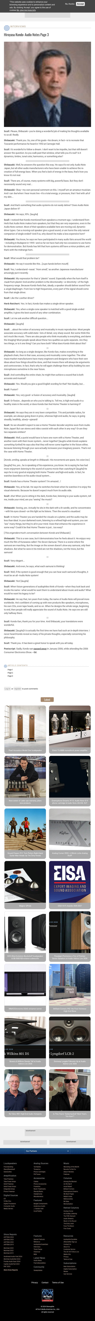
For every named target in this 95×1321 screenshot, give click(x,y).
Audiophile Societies (70, 1239)
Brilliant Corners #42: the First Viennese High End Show (69, 1010)
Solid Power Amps (10, 1186)
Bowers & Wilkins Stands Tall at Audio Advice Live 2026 (25, 1062)
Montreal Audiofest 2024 (12, 1259)
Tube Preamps (8, 1179)
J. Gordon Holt (38, 1208)
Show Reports (10, 1234)
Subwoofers (8, 1172)
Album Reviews (69, 1172)
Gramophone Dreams (71, 1191)
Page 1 (10, 670)
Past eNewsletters (40, 1263)
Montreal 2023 (8, 1248)
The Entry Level (69, 1223)
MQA (35, 1254)
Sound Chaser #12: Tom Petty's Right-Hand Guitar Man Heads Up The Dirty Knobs (25, 854)
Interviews (18, 26)
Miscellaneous (38, 1196)
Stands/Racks (38, 1191)
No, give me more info (26, 10)
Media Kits (67, 1254)
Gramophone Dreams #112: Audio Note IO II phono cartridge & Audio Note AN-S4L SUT (70, 802)
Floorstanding (8, 1167)
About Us (67, 1247)
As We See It (68, 1184)
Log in (7, 689)
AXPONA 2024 (9, 1237)
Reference (37, 1242)
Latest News (39, 1258)
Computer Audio (9, 1206)
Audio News (38, 1260)
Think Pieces (38, 1249)
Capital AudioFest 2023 (12, 1264)
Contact (45, 1282)
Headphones (38, 1194)
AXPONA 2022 (9, 1242)
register (17, 689)
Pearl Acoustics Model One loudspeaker (25, 750)
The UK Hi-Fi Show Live (71, 1252)
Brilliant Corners (69, 1189)
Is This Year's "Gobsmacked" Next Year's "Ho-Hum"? (69, 1115)
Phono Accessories (40, 1184)
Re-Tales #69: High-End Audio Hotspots (25, 1114)
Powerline (37, 1186)
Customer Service (69, 1249)
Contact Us (67, 1244)
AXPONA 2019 (9, 1244)
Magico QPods (25, 906)
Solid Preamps (8, 1184)
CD (5, 1199)
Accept (80, 4)
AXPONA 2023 (9, 1239)
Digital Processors (10, 1204)
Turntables (37, 1167)
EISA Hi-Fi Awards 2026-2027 (70, 906)
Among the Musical (70, 1181)
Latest (47, 700)
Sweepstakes (38, 1270)
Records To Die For (70, 1169)
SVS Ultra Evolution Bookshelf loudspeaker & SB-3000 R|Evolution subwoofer (25, 957)
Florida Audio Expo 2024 (12, 1261)
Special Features (39, 1239)
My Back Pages (69, 1194)
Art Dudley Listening (70, 1213)
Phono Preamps (9, 1191)
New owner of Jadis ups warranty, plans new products (25, 802)
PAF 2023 (7, 1266)
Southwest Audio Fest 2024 (13, 1256)
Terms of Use (68, 1259)
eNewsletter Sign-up (70, 1242)
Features (66, 1174)
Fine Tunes (67, 1228)
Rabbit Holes (68, 1196)
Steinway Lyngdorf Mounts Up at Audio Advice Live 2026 (70, 1062)
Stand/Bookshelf (9, 1169)
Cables (36, 1181)
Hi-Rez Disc (7, 1201)
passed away (40, 648)
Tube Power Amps (10, 1181)
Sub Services (68, 1274)
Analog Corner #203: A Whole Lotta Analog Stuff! (70, 854)
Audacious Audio (39, 1206)
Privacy (66, 1257)
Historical (37, 1252)
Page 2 (10, 673)
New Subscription (69, 1266)
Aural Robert (68, 1186)
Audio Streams (68, 1218)
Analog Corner (68, 1211)
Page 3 (10, 676)
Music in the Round (70, 1221)
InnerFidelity (38, 1211)
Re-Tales (66, 1201)
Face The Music (69, 1226)
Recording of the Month (71, 1167)
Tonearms (37, 1169)
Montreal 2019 (8, 1253)
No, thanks (69, 4)
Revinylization (68, 1204)
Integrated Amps (9, 1189)
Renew (66, 1271)
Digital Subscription (70, 1269)
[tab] (47, 699)
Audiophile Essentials (41, 1244)
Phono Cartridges (39, 1172)
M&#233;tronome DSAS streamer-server (25, 1009)
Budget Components (40, 1204)
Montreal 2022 (8, 1250)
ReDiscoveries (68, 1199)
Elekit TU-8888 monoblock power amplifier (69, 750)
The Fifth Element (69, 1216)
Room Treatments (40, 1189)
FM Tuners (37, 1174)
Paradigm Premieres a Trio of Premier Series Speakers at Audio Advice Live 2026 (69, 957)
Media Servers (8, 1208)
